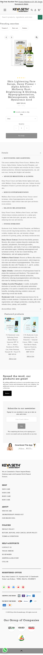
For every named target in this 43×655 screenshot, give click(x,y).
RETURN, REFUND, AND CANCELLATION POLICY (19, 533)
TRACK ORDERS (8, 551)
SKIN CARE (6, 489)
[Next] (40, 3)
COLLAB (5, 561)
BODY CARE (6, 496)
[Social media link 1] (11, 628)
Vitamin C (5, 28)
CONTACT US (7, 547)
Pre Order (21, 136)
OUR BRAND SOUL (8, 518)
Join (21, 426)
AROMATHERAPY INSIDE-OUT (13, 514)
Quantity (21, 124)
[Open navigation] (5, 10)
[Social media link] (4, 587)
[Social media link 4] (21, 638)
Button (7, 393)
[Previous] (2, 3)
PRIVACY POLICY (8, 529)
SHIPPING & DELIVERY (10, 558)
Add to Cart (12, 359)
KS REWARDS (7, 554)
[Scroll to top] (21, 650)
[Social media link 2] (21, 628)
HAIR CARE (6, 492)
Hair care (15, 28)
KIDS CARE (6, 500)
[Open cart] (39, 10)
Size (21, 114)
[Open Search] (32, 10)
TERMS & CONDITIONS (10, 536)
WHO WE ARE (7, 511)
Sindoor (24, 28)
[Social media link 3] (31, 628)
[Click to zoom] (36, 37)
